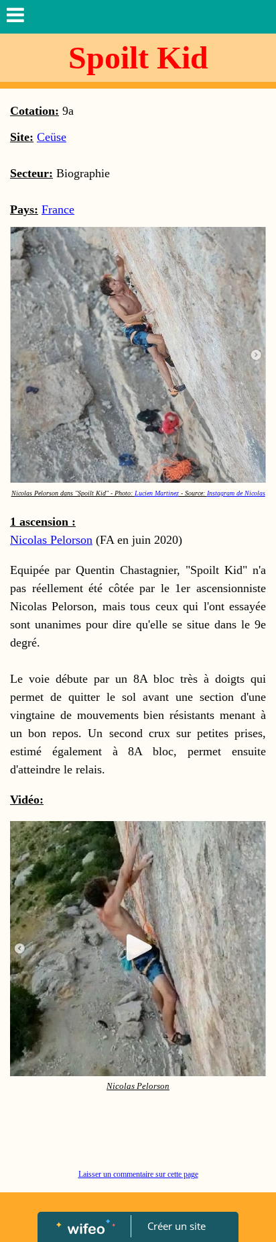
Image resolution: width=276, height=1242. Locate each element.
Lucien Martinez (157, 493)
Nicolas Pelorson (51, 539)
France (58, 209)
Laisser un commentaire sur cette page (138, 1174)
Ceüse (51, 137)
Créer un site (176, 1226)
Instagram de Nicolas (236, 493)
